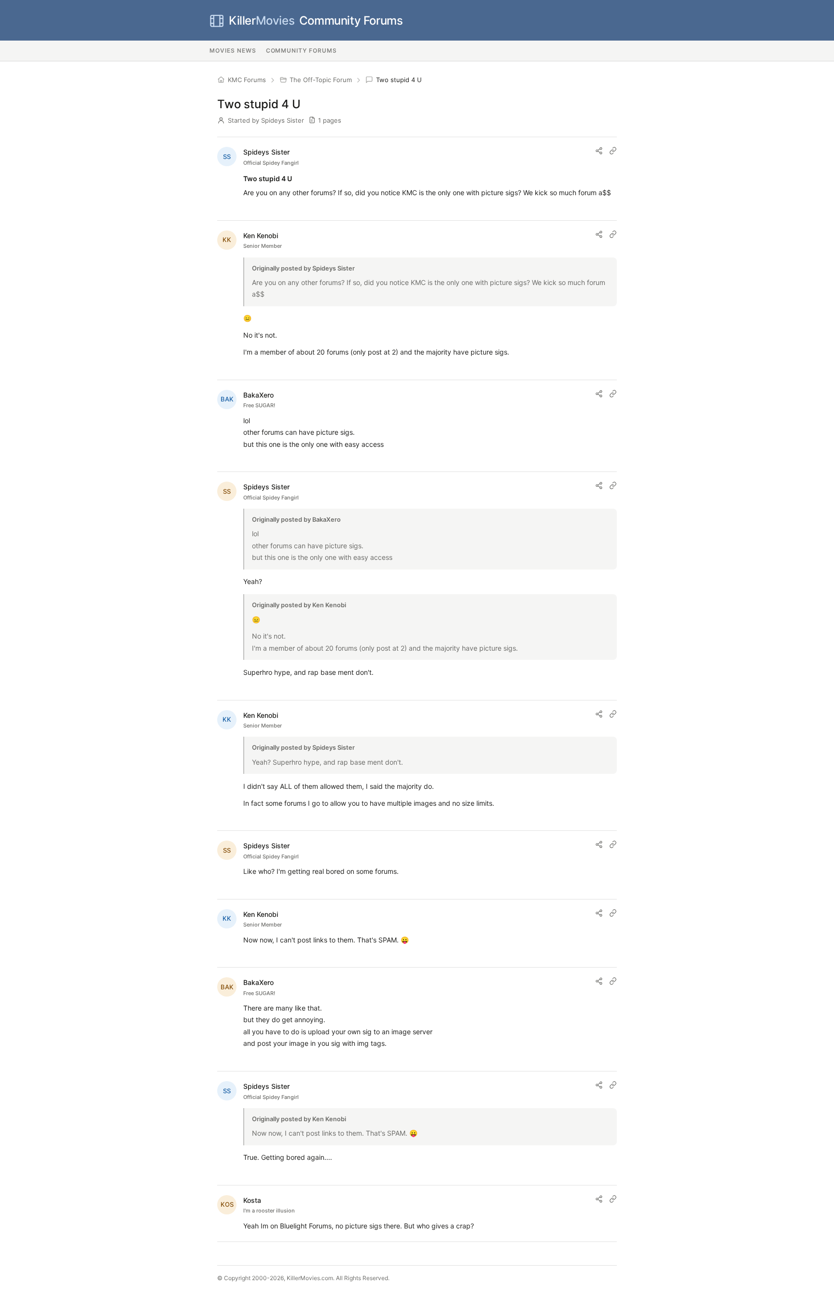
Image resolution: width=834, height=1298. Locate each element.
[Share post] (599, 151)
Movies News (232, 50)
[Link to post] (613, 151)
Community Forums (316, 21)
